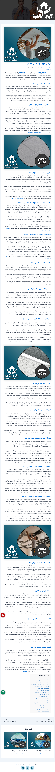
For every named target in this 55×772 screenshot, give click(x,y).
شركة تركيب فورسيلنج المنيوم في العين (41, 700)
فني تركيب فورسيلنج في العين (43, 696)
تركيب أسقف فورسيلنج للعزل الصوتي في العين (40, 684)
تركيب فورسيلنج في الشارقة (34, 132)
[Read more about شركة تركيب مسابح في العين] (39, 740)
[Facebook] (32, 768)
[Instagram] (23, 768)
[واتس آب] (3, 692)
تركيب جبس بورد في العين (44, 694)
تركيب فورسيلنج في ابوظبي (17, 198)
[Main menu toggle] (1, 10)
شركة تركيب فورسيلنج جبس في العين (41, 698)
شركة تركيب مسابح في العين (43, 750)
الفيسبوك (25, 671)
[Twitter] (28, 768)
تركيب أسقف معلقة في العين (43, 711)
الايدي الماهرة (22, 72)
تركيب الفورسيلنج (42, 72)
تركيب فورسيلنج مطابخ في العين (42, 705)
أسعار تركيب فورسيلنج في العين (43, 690)
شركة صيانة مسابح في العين (19, 750)
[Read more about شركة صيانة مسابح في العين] (15, 740)
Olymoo (15, 764)
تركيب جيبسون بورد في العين (43, 688)
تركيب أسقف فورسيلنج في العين (42, 682)
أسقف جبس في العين (45, 707)
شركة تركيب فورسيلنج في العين (43, 680)
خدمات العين (48, 753)
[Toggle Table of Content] (47, 676)
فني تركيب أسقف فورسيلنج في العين (42, 686)
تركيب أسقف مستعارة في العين (43, 709)
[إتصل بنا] (3, 615)
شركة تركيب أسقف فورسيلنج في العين (41, 692)
